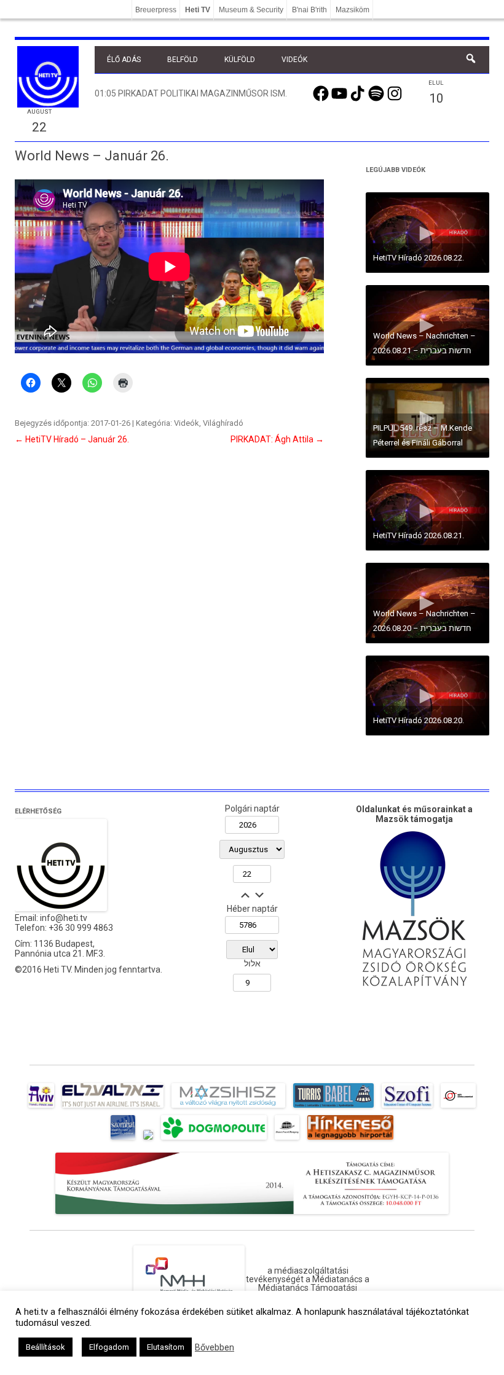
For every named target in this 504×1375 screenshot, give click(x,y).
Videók (294, 59)
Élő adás (124, 59)
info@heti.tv (63, 918)
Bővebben (214, 1347)
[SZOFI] (407, 1108)
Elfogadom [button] (109, 1347)
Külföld (239, 59)
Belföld (182, 59)
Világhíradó (223, 423)
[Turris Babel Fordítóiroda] (333, 1108)
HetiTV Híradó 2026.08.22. (418, 257)
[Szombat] (123, 1140)
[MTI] (458, 1108)
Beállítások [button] (45, 1347)
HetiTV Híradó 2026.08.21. (418, 535)
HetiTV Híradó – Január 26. (72, 439)
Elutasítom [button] (165, 1347)
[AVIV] (41, 1108)
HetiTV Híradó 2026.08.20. (418, 720)
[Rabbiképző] (148, 1140)
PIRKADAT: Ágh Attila (277, 439)
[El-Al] (113, 1108)
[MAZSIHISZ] (228, 1108)
